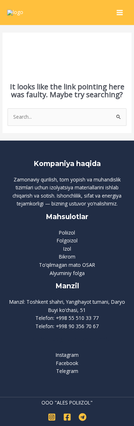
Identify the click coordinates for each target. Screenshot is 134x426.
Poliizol (67, 232)
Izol (67, 248)
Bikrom (67, 256)
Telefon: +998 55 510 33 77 (67, 317)
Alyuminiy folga (67, 273)
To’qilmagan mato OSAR (67, 264)
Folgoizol (67, 240)
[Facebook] (67, 417)
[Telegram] (82, 417)
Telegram (67, 371)
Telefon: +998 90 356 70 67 (67, 326)
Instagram (67, 354)
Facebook (67, 363)
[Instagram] (52, 417)
